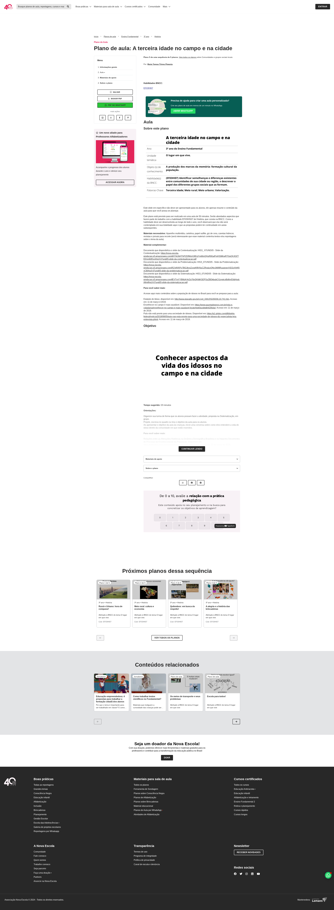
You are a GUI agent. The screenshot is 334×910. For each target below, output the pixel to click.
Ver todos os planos (167, 638)
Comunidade (154, 6)
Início (96, 36)
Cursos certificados (134, 6)
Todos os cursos (241, 785)
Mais (165, 6)
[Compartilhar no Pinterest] (128, 117)
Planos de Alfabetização (145, 797)
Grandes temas (41, 789)
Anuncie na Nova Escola (45, 881)
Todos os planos (141, 785)
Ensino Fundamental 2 (244, 802)
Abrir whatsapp (183, 111)
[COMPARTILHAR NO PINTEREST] (200, 482)
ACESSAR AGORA (115, 182)
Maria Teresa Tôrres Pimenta (160, 64)
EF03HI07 (148, 88)
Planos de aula (110, 36)
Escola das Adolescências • (46, 823)
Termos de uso (140, 852)
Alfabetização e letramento (246, 797)
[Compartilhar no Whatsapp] (111, 117)
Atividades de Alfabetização (146, 814)
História (157, 36)
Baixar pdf (116, 99)
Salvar (116, 92)
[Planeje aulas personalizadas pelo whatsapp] (328, 875)
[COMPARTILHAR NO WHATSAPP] (183, 482)
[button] (236, 721)
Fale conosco (40, 856)
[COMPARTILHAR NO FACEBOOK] (192, 482)
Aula (102, 72)
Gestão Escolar (41, 819)
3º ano (146, 36)
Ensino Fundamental (129, 36)
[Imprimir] (102, 117)
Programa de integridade (145, 856)
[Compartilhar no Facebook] (119, 117)
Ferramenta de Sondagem (146, 789)
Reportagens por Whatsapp (46, 831)
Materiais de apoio (108, 78)
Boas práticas (82, 6)
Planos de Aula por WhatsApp (148, 810)
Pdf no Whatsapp (117, 105)
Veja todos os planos (188, 57)
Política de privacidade (144, 860)
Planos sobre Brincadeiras (146, 802)
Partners (37, 877)
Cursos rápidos (241, 810)
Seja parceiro (40, 868)
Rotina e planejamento (244, 806)
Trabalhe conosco (42, 864)
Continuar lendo (191, 449)
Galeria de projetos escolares (47, 827)
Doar (167, 758)
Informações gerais (108, 67)
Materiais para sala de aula (107, 6)
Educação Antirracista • (244, 789)
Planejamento (40, 814)
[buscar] (68, 6)
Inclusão (37, 806)
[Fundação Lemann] (319, 900)
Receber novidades (249, 852)
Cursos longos (240, 814)
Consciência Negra (43, 793)
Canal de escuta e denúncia (147, 864)
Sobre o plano (106, 83)
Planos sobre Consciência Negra (149, 793)
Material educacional (143, 806)
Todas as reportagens (44, 785)
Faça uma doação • (43, 873)
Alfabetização (40, 802)
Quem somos (40, 860)
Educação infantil (42, 797)
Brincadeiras (39, 810)
